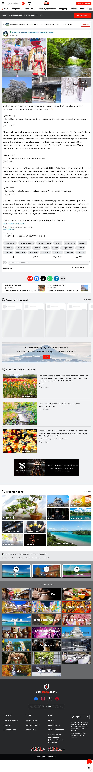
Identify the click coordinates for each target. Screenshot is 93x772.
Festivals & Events (77, 9)
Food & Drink (30, 9)
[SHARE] (63, 278)
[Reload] (88, 267)
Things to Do (16, 9)
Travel (5, 9)
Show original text (8, 229)
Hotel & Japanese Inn (47, 9)
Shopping (63, 9)
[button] (87, 9)
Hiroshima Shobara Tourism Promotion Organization (32, 32)
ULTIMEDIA (50, 757)
